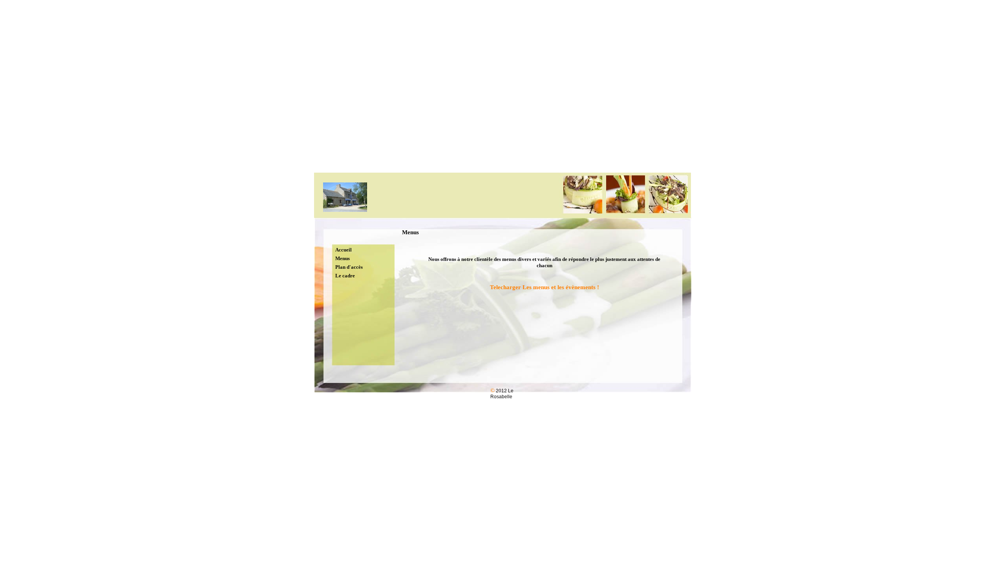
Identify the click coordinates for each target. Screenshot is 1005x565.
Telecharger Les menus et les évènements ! (544, 287)
